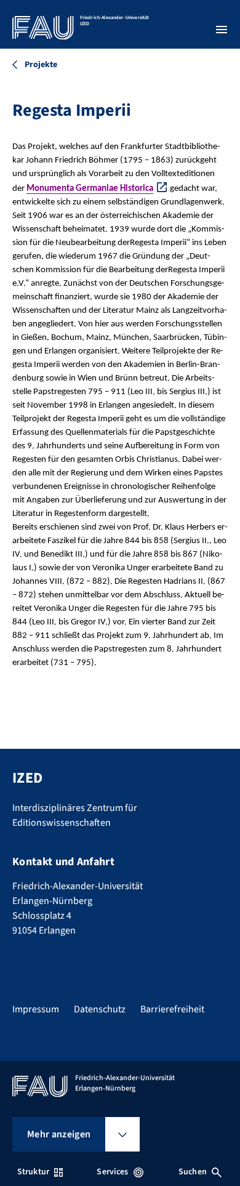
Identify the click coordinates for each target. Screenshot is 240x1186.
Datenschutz (100, 1009)
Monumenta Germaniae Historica (89, 188)
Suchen (192, 1172)
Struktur (33, 1172)
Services (112, 1172)
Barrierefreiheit (172, 1009)
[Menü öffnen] (221, 29)
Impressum (35, 1009)
